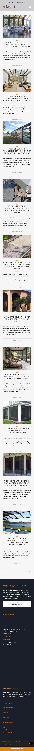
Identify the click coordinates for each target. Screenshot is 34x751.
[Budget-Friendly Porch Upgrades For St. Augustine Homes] (17, 412)
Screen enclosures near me (9, 707)
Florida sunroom (6, 714)
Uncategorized (17, 315)
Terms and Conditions (7, 732)
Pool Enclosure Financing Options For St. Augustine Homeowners (17, 151)
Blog (17, 40)
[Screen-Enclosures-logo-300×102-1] (14, 7)
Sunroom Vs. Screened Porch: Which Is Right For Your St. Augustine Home (17, 44)
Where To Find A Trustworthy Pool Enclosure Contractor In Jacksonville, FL (17, 541)
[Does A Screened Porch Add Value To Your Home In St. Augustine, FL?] (17, 358)
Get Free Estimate (17, 749)
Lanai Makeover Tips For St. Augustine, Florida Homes (17, 319)
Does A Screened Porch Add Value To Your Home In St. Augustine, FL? (17, 376)
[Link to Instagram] (6, 744)
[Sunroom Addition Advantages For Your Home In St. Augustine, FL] (17, 80)
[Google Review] (17, 607)
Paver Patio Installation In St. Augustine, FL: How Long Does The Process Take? (17, 265)
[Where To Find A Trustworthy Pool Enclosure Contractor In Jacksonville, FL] (17, 522)
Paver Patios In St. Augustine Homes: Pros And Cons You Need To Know (17, 209)
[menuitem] (30, 7)
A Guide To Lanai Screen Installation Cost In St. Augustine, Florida (17, 483)
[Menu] (30, 7)
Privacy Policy (6, 730)
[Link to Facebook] (8, 744)
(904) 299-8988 (20, 2)
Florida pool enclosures (8, 722)
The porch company (7, 719)
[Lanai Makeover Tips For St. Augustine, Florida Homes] (17, 301)
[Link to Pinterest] (10, 744)
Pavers (4, 725)
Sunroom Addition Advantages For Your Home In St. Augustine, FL (17, 98)
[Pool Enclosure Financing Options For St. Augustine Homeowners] (17, 132)
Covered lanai (6, 717)
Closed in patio (6, 712)
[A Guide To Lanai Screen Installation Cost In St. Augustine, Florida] (17, 464)
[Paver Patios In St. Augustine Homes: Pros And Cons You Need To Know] (17, 190)
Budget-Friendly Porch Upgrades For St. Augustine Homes (17, 430)
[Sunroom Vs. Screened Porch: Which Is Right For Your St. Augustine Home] (17, 26)
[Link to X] (3, 744)
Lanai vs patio (6, 709)
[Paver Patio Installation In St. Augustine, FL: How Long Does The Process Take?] (17, 246)
